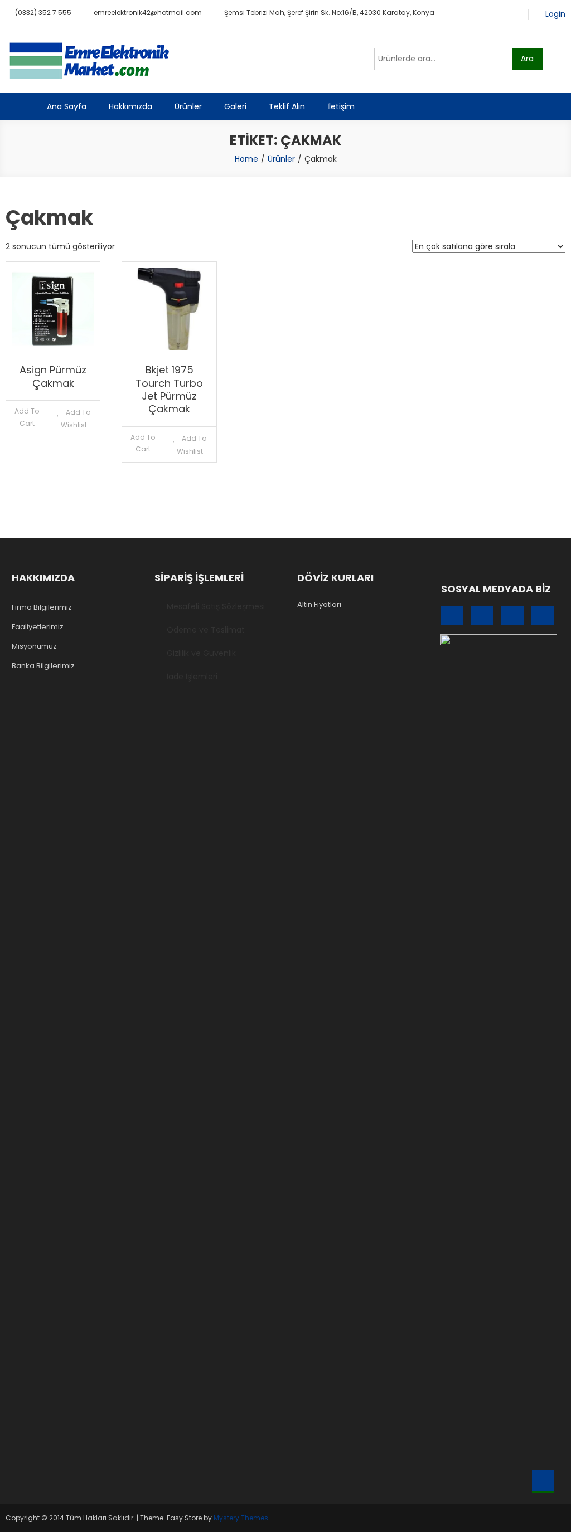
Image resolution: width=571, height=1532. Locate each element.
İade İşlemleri (192, 676)
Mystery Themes (241, 1518)
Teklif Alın (287, 106)
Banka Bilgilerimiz (43, 665)
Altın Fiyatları (319, 604)
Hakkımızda (130, 106)
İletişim (341, 106)
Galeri (235, 106)
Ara (527, 58)
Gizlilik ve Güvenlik (201, 653)
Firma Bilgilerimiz (42, 607)
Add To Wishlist (76, 418)
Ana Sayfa (66, 106)
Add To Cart (26, 417)
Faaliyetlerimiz (38, 626)
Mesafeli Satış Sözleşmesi (216, 606)
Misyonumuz (34, 646)
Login (555, 14)
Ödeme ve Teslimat (206, 629)
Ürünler (188, 106)
